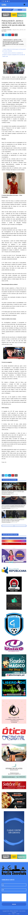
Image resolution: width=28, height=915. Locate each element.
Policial (4, 31)
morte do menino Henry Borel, (12, 100)
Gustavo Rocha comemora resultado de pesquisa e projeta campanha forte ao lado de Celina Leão (13, 54)
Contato (18, 913)
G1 (5, 462)
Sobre (13, 913)
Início (9, 913)
